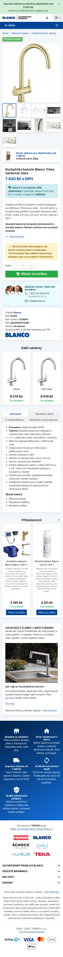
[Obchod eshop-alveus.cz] (21, 854)
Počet (8, 265)
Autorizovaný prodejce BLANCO (22, 865)
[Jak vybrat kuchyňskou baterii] (31, 663)
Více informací (16, 236)
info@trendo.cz (37, 300)
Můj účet (8, 876)
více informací (51, 891)
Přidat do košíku (31, 274)
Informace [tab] (15, 413)
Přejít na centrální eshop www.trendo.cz (31, 829)
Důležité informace (15, 871)
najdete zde (41, 10)
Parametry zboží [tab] (44, 413)
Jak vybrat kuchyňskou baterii (24, 686)
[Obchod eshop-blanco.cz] (42, 838)
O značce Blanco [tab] (14, 419)
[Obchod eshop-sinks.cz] (42, 846)
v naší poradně (49, 710)
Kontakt (7, 882)
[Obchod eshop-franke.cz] (21, 837)
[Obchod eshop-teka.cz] (42, 854)
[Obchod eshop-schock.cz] (21, 846)
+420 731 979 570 (39, 293)
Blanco (17, 312)
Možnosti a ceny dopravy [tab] (44, 419)
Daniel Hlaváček (35, 932)
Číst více (9, 703)
